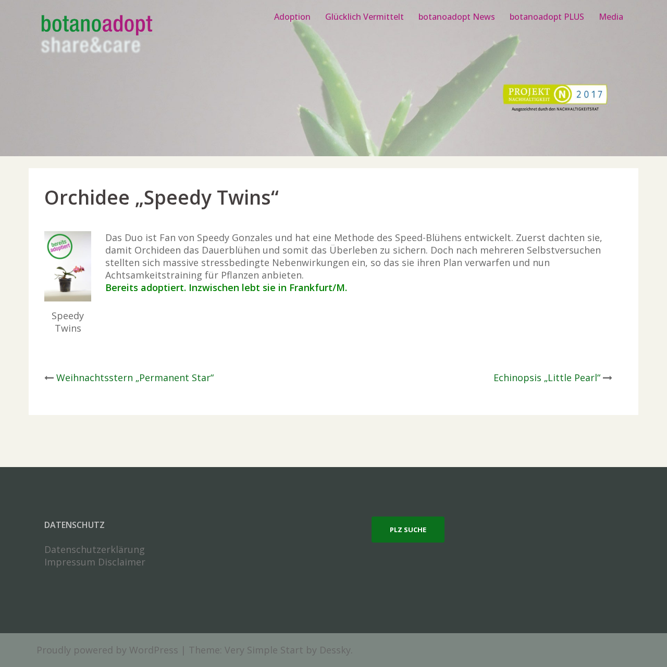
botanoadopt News (456, 16)
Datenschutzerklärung (94, 549)
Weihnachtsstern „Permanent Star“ (135, 377)
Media (611, 16)
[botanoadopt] (96, 35)
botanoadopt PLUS (547, 16)
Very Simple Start (264, 650)
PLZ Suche (408, 529)
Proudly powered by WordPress (107, 650)
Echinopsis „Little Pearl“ (546, 377)
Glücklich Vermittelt (364, 16)
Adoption (292, 16)
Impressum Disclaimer (94, 562)
